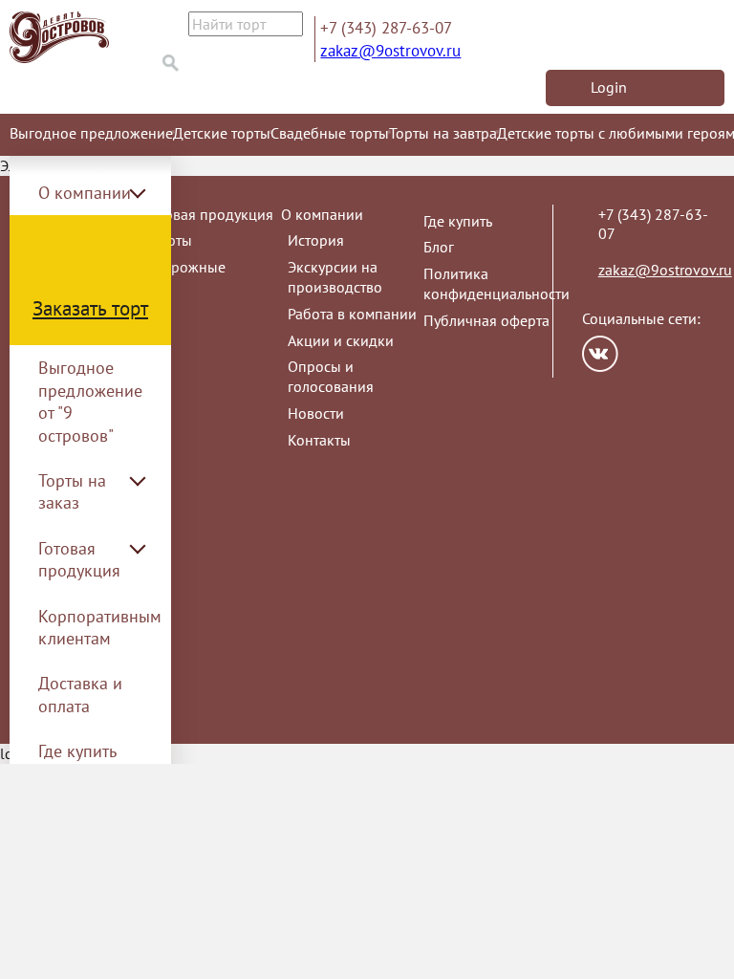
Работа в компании (352, 313)
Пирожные (189, 266)
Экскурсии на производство (335, 276)
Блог (438, 246)
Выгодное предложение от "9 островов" (90, 401)
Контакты (319, 439)
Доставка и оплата (80, 694)
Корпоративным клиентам (100, 627)
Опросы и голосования (331, 376)
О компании (322, 214)
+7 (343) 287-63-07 (386, 27)
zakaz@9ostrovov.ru (390, 50)
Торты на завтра (443, 132)
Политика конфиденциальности (496, 283)
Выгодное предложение (91, 132)
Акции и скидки (341, 340)
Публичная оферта (486, 320)
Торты (172, 240)
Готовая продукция (209, 214)
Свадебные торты (329, 132)
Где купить (77, 751)
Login (609, 87)
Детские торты (221, 132)
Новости (316, 413)
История (316, 240)
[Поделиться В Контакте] (600, 354)
